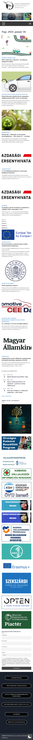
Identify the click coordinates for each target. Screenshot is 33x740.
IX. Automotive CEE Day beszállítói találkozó (15, 323)
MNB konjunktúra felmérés (10, 285)
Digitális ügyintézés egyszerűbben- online (17, 376)
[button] (29, 736)
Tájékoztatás (6, 169)
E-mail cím (4, 646)
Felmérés (11, 283)
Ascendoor (18, 735)
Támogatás (5, 356)
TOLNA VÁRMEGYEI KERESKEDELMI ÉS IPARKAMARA (16, 695)
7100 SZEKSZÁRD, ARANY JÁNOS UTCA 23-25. (16, 704)
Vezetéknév (4, 635)
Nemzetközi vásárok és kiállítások (13, 320)
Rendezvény (11, 58)
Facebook (16, 714)
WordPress (4, 737)
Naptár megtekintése (6, 396)
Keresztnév (4, 640)
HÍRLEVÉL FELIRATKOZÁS (16, 722)
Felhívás (4, 58)
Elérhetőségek (16, 678)
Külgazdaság (12, 318)
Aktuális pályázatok (8, 94)
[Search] (30, 23)
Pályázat (25, 94)
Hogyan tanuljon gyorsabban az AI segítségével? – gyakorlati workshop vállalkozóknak (16, 383)
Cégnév (3, 652)
